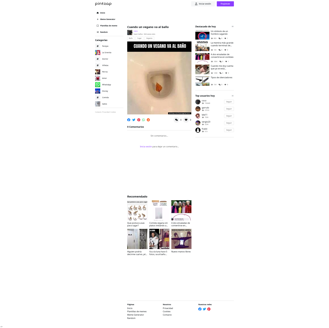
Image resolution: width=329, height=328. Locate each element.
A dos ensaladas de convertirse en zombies (180, 224)
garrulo (205, 107)
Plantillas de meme (108, 25)
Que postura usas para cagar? (136, 224)
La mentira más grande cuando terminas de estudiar (222, 44)
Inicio (102, 13)
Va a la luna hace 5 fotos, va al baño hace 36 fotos (158, 253)
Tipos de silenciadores (221, 77)
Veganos (149, 38)
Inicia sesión (146, 146)
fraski (204, 128)
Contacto (98, 112)
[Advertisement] (174, 16)
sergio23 (206, 121)
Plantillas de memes (137, 311)
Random (104, 32)
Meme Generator (107, 19)
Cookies (113, 112)
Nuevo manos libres (181, 251)
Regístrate (225, 4)
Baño (131, 38)
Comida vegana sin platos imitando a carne (158, 224)
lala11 (204, 114)
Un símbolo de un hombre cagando (219, 32)
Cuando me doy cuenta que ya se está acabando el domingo (222, 67)
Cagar (139, 38)
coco (136, 31)
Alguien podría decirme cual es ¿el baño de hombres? (136, 253)
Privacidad (106, 112)
